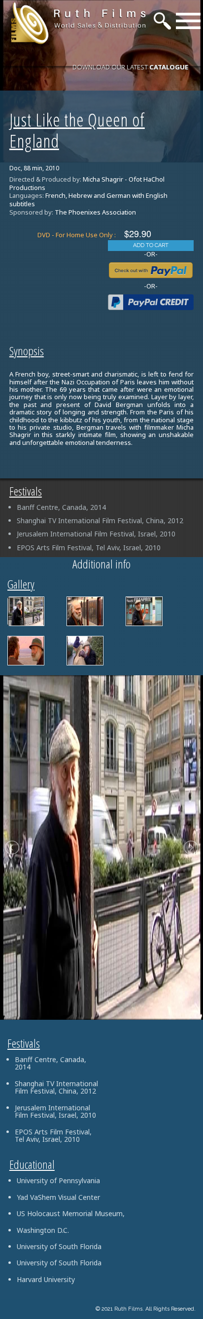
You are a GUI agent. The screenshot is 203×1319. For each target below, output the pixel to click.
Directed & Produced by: (45, 179)
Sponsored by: (31, 212)
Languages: (26, 195)
